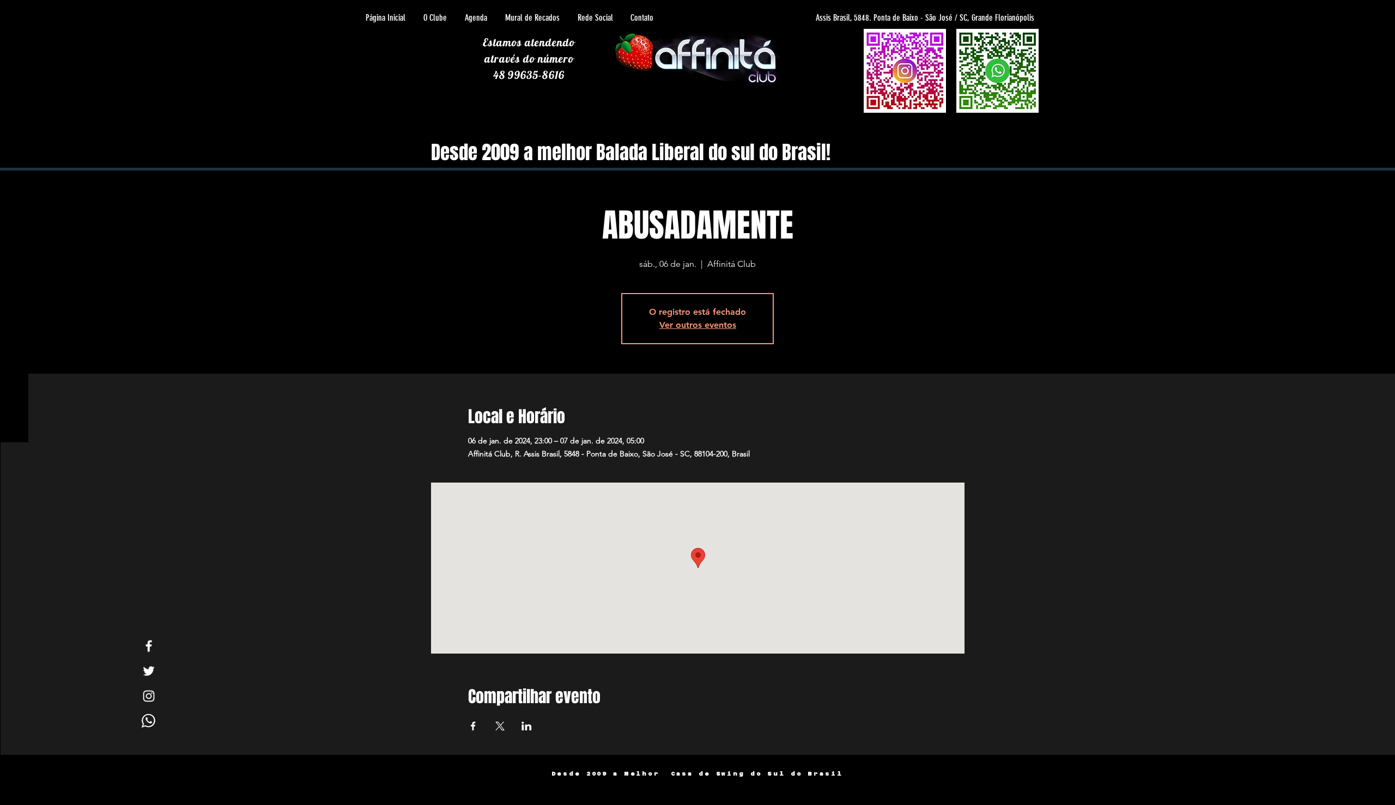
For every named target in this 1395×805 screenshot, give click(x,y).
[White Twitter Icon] (148, 671)
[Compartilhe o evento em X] (500, 726)
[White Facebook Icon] (148, 646)
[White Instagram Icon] (148, 696)
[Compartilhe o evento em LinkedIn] (526, 726)
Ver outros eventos (697, 325)
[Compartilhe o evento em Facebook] (473, 726)
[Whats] (148, 721)
